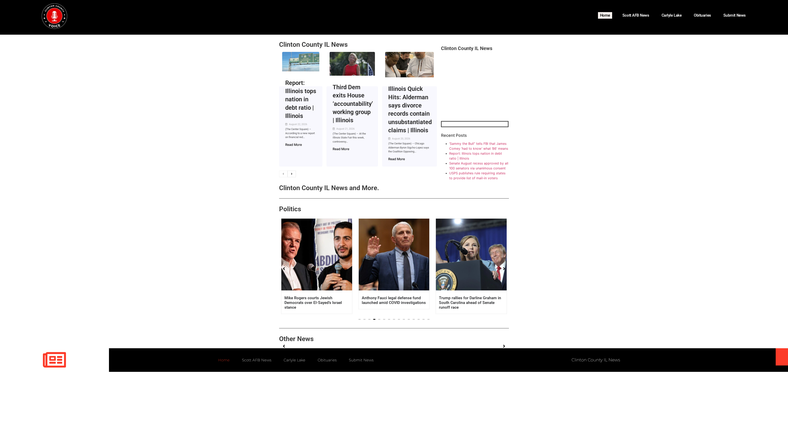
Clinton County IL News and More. (329, 188)
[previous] (283, 174)
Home (605, 15)
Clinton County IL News (313, 44)
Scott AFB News (635, 15)
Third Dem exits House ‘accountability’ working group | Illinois (353, 104)
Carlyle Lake (672, 15)
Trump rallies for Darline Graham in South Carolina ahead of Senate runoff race (470, 303)
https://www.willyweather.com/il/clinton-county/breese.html (472, 100)
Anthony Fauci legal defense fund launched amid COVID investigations (394, 300)
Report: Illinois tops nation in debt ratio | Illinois (300, 99)
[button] (359, 319)
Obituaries (702, 15)
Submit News (734, 15)
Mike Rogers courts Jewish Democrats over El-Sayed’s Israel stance (313, 303)
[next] (291, 174)
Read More (293, 145)
